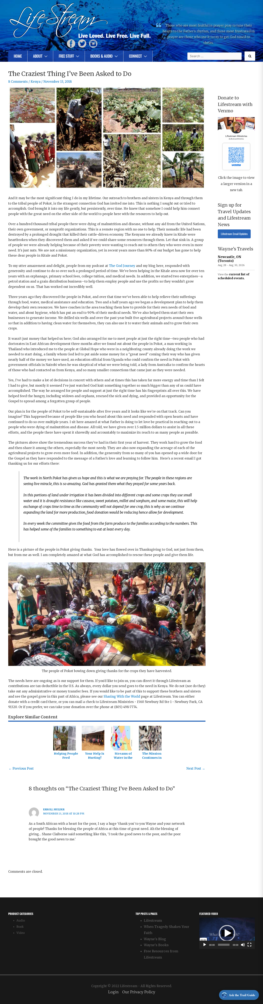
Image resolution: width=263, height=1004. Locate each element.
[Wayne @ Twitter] (82, 43)
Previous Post (21, 768)
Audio (20, 920)
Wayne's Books (156, 945)
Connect (135, 56)
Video (20, 933)
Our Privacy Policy (138, 992)
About (37, 56)
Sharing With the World (122, 696)
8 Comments (18, 82)
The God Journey (122, 266)
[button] (227, 933)
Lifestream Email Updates (234, 234)
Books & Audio (101, 56)
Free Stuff (66, 56)
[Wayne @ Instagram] (93, 43)
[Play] (205, 945)
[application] (227, 933)
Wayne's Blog (155, 939)
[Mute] (243, 945)
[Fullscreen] (249, 945)
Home (18, 56)
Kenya (35, 82)
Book (20, 926)
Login (113, 992)
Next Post (195, 768)
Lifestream (153, 920)
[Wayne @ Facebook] (71, 43)
